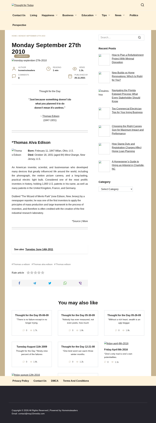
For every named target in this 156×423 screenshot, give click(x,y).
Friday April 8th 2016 (116, 349)
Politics (134, 15)
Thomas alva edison (43, 264)
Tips (104, 15)
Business (67, 15)
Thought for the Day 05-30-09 (78, 315)
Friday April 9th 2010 (78, 378)
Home (14, 36)
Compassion (22, 56)
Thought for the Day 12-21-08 (78, 346)
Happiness (48, 15)
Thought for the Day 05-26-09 (124, 315)
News (118, 15)
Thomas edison (63, 264)
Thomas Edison (50, 116)
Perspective (19, 25)
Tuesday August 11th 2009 (32, 346)
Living (33, 15)
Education (88, 15)
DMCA (54, 381)
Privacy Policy (20, 381)
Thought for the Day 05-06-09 (32, 315)
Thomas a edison (21, 264)
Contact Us (18, 15)
